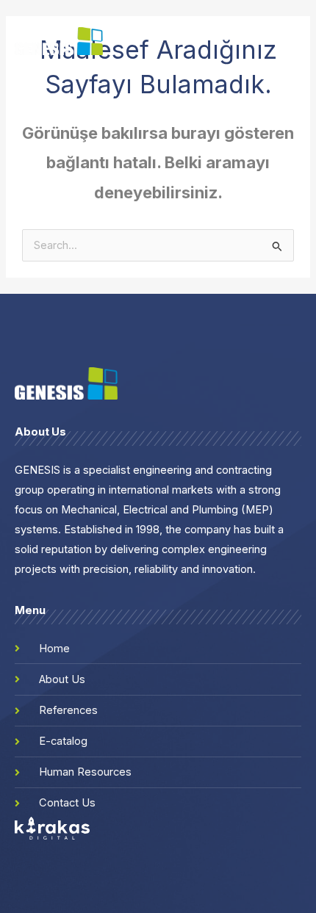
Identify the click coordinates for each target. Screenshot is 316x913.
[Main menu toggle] (294, 41)
